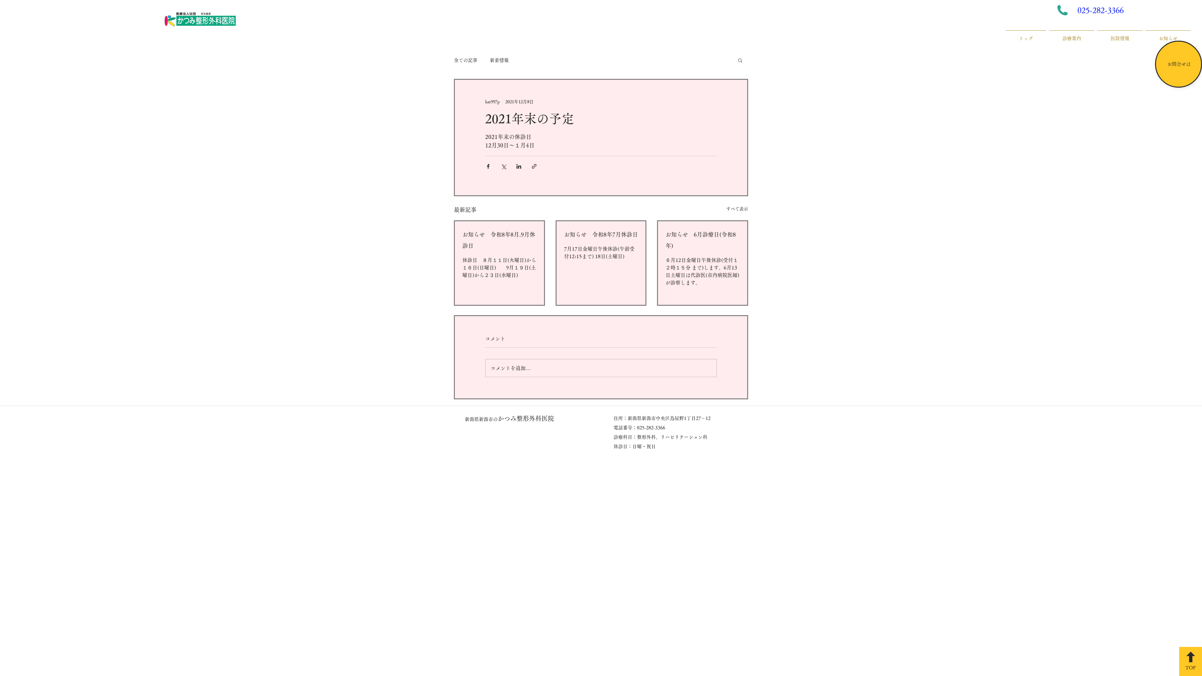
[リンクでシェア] (534, 166)
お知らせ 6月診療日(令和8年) (700, 240)
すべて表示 (737, 209)
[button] (740, 60)
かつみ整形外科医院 (509, 418)
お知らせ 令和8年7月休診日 (601, 234)
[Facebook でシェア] (488, 166)
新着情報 (499, 60)
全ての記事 (465, 60)
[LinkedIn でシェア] (519, 166)
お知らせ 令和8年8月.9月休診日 (498, 240)
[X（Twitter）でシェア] (503, 166)
